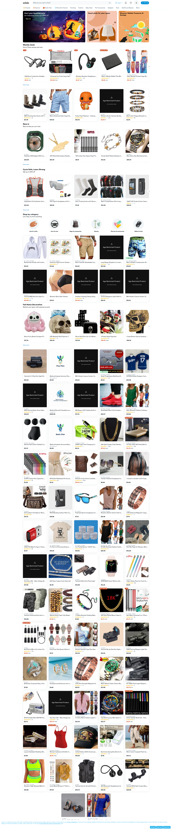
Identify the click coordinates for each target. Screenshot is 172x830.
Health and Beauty (128, 8)
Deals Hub (48, 8)
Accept (153, 827)
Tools (117, 8)
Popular (27, 8)
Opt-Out (159, 827)
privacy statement (72, 822)
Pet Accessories (100, 8)
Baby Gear (89, 8)
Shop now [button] (28, 19)
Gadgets (110, 8)
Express (37, 8)
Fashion (80, 8)
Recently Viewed (62, 8)
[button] (119, 3)
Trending (73, 8)
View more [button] (26, 85)
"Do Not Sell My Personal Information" (50, 823)
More (138, 8)
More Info (167, 827)
